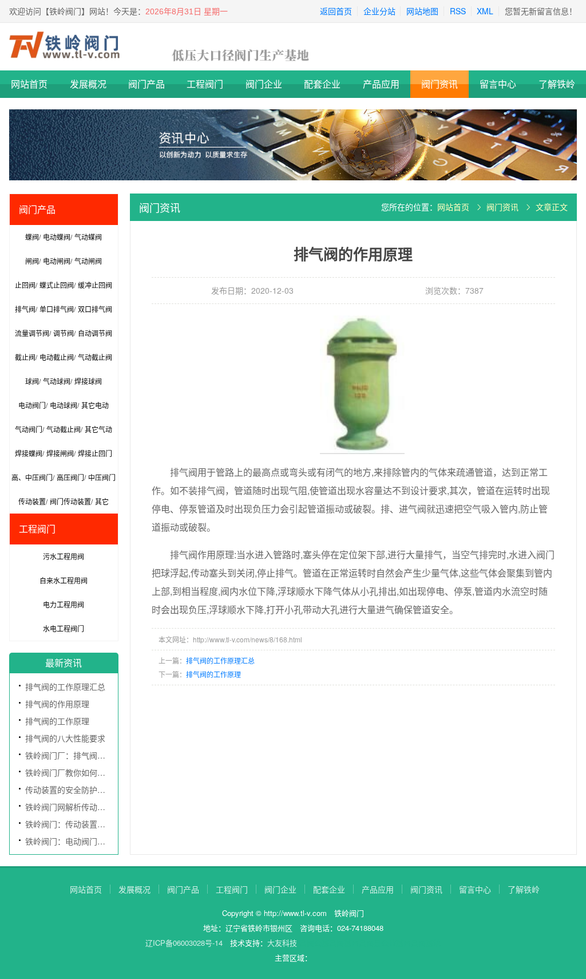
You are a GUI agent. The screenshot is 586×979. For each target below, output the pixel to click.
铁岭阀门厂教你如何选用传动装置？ (89, 772)
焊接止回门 (95, 453)
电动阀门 (32, 405)
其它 (102, 501)
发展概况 (88, 83)
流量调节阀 (32, 333)
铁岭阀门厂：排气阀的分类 (73, 755)
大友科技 (282, 942)
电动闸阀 (56, 261)
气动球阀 (56, 381)
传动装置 (32, 501)
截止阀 (25, 357)
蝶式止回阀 (56, 285)
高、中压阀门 (32, 477)
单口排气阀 (56, 309)
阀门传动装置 (70, 501)
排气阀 (25, 309)
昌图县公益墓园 (385, 942)
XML (485, 11)
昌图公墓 (314, 942)
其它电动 (95, 405)
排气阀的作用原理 (57, 703)
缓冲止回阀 (95, 285)
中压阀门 (102, 477)
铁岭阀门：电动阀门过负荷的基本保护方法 (101, 841)
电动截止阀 (56, 357)
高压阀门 (70, 477)
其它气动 (98, 429)
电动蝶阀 (56, 237)
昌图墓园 (344, 942)
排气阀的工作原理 (57, 721)
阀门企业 (264, 83)
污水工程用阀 (63, 556)
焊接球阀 (88, 381)
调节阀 (63, 333)
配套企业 (322, 83)
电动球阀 (63, 405)
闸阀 (32, 261)
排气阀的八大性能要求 (65, 738)
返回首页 (336, 11)
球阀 (32, 381)
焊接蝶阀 (28, 453)
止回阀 (25, 285)
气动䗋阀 (88, 237)
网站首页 (29, 83)
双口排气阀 (95, 309)
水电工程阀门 (63, 628)
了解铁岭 (557, 83)
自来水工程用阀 (63, 580)
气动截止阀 (95, 357)
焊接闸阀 (60, 453)
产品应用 (381, 83)
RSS (458, 11)
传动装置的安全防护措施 (69, 789)
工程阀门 (205, 83)
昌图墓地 (426, 942)
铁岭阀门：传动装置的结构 (73, 824)
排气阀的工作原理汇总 (65, 686)
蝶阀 (32, 237)
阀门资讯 (439, 83)
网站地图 (422, 11)
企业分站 (379, 11)
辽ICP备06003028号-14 (184, 942)
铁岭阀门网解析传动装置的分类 (81, 806)
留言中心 (498, 83)
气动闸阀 (88, 261)
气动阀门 (28, 429)
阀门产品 (146, 83)
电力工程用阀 (63, 604)
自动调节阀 (95, 333)
